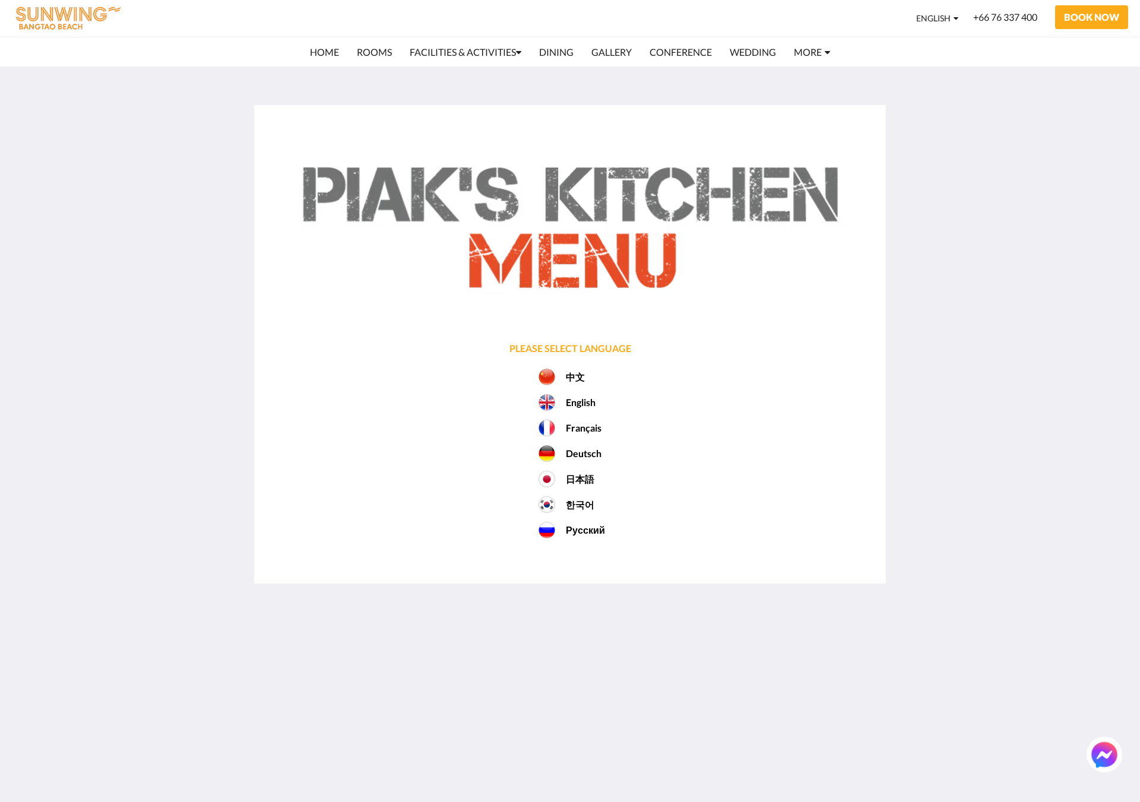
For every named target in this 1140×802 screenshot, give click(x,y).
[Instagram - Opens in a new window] (764, 642)
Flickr (587, 726)
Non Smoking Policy (513, 675)
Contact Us (599, 736)
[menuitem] (324, 52)
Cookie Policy (500, 665)
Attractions (599, 716)
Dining (589, 665)
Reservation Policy (511, 645)
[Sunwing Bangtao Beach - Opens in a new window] (797, 642)
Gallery (591, 675)
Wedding (594, 696)
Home (588, 635)
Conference (599, 686)
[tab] (518, 616)
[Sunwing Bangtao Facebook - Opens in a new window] (829, 642)
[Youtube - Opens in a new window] (862, 642)
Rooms (590, 645)
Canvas (859, 767)
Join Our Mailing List (515, 635)
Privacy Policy (501, 655)
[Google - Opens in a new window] (731, 642)
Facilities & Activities (618, 655)
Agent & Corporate (615, 706)
